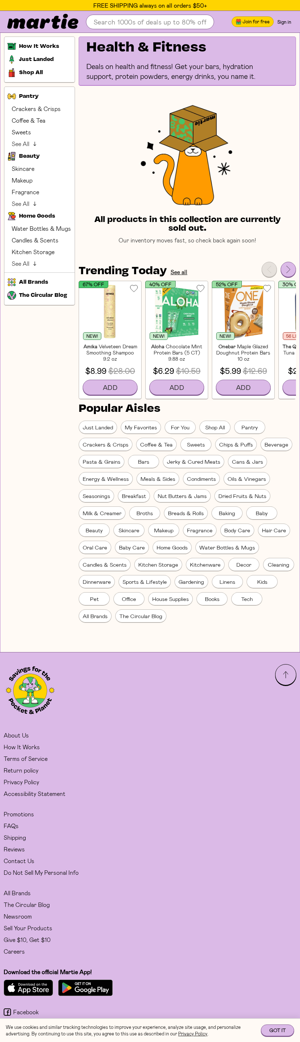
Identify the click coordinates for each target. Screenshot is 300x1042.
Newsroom (18, 916)
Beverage (276, 444)
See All (20, 143)
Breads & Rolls (186, 513)
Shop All (215, 427)
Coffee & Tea (28, 120)
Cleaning (278, 564)
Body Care (237, 530)
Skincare (23, 168)
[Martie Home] (36, 22)
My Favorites (141, 427)
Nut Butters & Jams (182, 496)
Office (129, 598)
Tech (247, 598)
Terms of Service (26, 758)
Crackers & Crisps (36, 108)
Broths (144, 513)
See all (178, 271)
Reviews (14, 849)
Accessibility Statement (34, 793)
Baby (262, 513)
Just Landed (98, 427)
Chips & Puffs (236, 444)
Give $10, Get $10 (27, 939)
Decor (243, 564)
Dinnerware (97, 581)
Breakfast (134, 496)
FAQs (11, 825)
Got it (277, 1030)
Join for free (256, 21)
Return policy (21, 770)
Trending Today (123, 271)
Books (212, 598)
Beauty (94, 530)
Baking (227, 513)
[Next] (288, 269)
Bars (143, 461)
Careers (14, 951)
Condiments (201, 478)
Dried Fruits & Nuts (242, 496)
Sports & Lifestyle (145, 581)
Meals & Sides (157, 478)
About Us (16, 735)
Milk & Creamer (102, 513)
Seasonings (96, 496)
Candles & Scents (35, 240)
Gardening (191, 581)
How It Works (22, 746)
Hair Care (274, 530)
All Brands (95, 616)
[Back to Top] (285, 674)
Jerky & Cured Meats (193, 461)
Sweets (21, 132)
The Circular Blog (140, 616)
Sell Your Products (28, 927)
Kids (262, 581)
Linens (227, 581)
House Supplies (170, 598)
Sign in (284, 22)
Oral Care (95, 547)
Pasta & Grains (101, 461)
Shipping (15, 837)
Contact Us (19, 860)
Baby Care (132, 547)
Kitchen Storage (33, 251)
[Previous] (269, 269)
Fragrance (25, 191)
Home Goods (172, 547)
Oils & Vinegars (247, 478)
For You (180, 427)
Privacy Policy (21, 781)
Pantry (249, 427)
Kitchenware (205, 564)
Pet (94, 598)
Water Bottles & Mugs (41, 228)
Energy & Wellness (106, 478)
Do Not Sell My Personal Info (41, 872)
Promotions (19, 814)
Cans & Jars (247, 461)
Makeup (22, 180)
